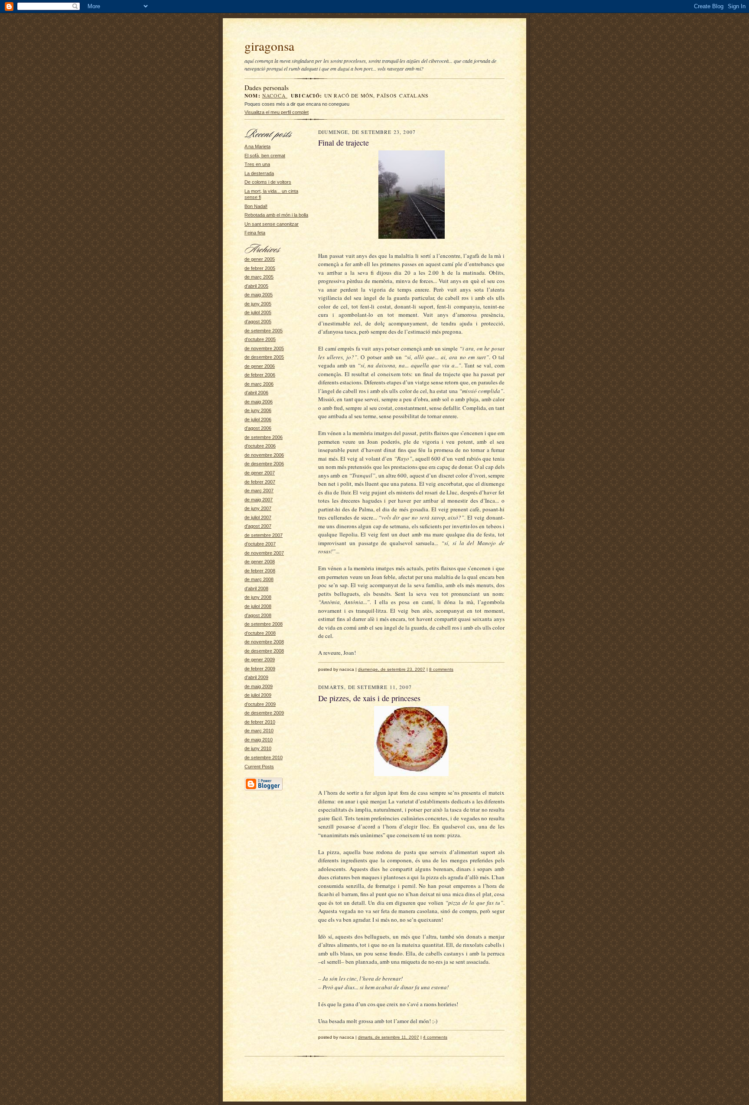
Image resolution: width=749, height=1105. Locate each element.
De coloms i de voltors (267, 182)
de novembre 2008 (264, 641)
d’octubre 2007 (260, 543)
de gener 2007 (259, 472)
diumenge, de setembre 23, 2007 (391, 669)
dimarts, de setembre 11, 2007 (388, 1037)
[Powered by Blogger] (263, 789)
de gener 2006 (259, 366)
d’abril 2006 (256, 392)
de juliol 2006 (257, 419)
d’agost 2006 (257, 428)
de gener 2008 (259, 561)
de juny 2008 (257, 597)
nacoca (274, 95)
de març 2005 (259, 277)
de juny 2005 (257, 303)
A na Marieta (257, 146)
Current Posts (259, 766)
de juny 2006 (257, 410)
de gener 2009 (259, 659)
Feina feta (254, 232)
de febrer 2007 (259, 481)
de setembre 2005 (263, 330)
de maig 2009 (258, 686)
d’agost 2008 (257, 615)
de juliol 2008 (257, 606)
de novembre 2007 (264, 553)
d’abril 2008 (256, 588)
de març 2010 (259, 730)
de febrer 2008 (259, 570)
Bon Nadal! (255, 206)
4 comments (435, 1037)
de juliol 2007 (257, 517)
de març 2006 (259, 384)
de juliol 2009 (257, 695)
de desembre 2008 (264, 650)
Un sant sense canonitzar (271, 224)
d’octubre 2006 (260, 445)
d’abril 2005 (256, 286)
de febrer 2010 (259, 722)
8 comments (441, 669)
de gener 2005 (259, 259)
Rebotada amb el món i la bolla (276, 215)
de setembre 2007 (263, 535)
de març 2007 (259, 490)
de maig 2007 (258, 499)
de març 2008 (259, 579)
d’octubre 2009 (260, 704)
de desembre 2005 (264, 357)
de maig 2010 (258, 739)
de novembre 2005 (264, 348)
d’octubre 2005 (260, 339)
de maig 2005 (258, 294)
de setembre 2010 (263, 757)
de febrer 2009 (259, 668)
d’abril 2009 (256, 677)
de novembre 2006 (264, 455)
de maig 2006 (258, 401)
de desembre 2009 (264, 712)
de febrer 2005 (259, 268)
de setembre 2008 (263, 624)
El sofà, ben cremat (264, 155)
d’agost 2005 (257, 321)
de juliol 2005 (257, 312)
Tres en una (257, 164)
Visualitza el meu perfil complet (276, 112)
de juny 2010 (257, 748)
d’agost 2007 (257, 526)
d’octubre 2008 (260, 633)
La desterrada (259, 173)
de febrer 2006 (259, 374)
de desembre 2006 (264, 463)
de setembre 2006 (263, 437)
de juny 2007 (257, 508)
